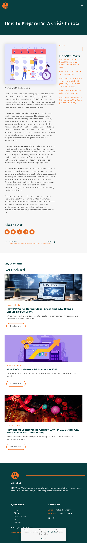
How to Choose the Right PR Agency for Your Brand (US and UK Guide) (70, 100)
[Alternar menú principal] (82, 5)
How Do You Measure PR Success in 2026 (32, 369)
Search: (62, 45)
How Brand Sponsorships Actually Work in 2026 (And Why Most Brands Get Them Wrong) (43, 431)
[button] (7, 231)
